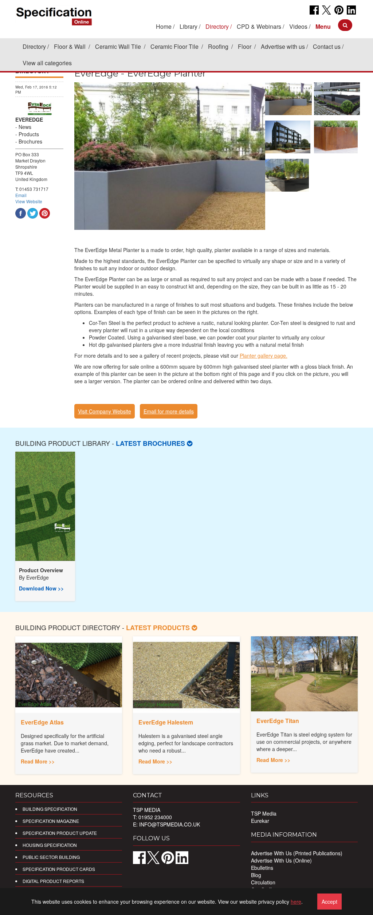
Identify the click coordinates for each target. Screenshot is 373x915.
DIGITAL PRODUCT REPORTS (53, 881)
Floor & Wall (70, 46)
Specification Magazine (51, 821)
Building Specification (50, 809)
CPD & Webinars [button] (259, 26)
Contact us (327, 46)
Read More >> (38, 761)
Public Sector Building (51, 857)
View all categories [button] (47, 63)
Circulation (263, 882)
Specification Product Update (60, 833)
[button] (323, 26)
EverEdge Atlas (42, 722)
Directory (34, 46)
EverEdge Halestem (165, 722)
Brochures (30, 141)
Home (164, 26)
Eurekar (260, 820)
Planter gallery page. (263, 355)
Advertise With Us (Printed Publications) (296, 853)
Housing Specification (50, 845)
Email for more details (169, 411)
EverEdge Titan (277, 720)
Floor (245, 46)
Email (21, 195)
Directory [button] (217, 26)
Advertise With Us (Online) (281, 860)
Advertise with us (283, 46)
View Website (28, 201)
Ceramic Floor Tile (175, 46)
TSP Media (263, 813)
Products (29, 134)
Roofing (219, 46)
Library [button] (188, 26)
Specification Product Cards (59, 869)
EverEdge (37, 577)
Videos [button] (298, 26)
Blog (256, 875)
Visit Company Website (104, 411)
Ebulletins (262, 867)
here (296, 901)
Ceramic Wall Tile (118, 46)
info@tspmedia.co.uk (169, 824)
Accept (329, 901)
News (25, 126)
